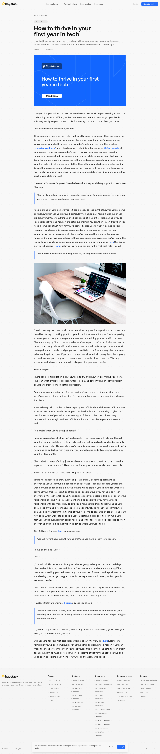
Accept (121, 747)
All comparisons (123, 680)
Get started (148, 4)
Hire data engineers (102, 724)
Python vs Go (122, 700)
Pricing (50, 700)
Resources (98, 4)
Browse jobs (53, 692)
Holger (57, 245)
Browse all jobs (54, 696)
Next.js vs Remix (123, 688)
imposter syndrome (44, 147)
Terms (156, 749)
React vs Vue (122, 684)
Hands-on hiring (54, 684)
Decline (111, 747)
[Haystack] (10, 4)
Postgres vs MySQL (125, 696)
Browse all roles (77, 680)
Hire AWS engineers (102, 720)
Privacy (149, 749)
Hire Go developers (102, 709)
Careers (143, 696)
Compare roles (77, 684)
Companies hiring (147, 684)
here (111, 241)
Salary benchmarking (148, 680)
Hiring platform (54, 680)
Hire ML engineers (101, 728)
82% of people (111, 147)
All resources (41, 15)
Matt (61, 531)
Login (136, 4)
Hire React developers (103, 684)
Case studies (85, 4)
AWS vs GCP (122, 692)
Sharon (68, 602)
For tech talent (70, 4)
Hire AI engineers (77, 702)
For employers (52, 4)
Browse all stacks (101, 680)
